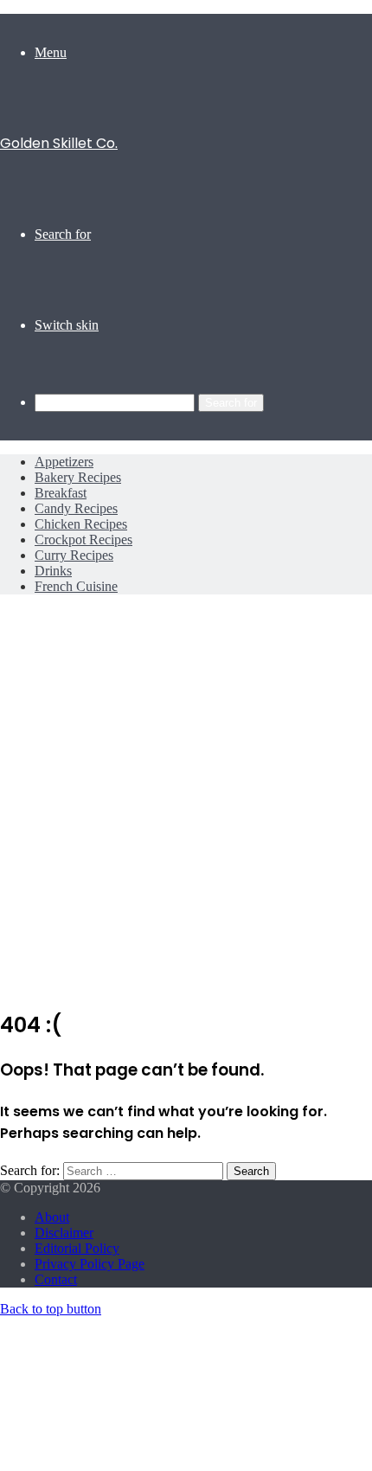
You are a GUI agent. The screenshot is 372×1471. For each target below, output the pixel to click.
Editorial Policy (77, 1248)
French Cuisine (76, 586)
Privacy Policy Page (89, 1263)
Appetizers (64, 461)
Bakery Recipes (78, 477)
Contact (56, 1279)
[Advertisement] (186, 806)
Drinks (53, 570)
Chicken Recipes (81, 524)
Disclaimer (64, 1232)
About (52, 1217)
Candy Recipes (76, 508)
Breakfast (61, 492)
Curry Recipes (74, 555)
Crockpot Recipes (83, 539)
